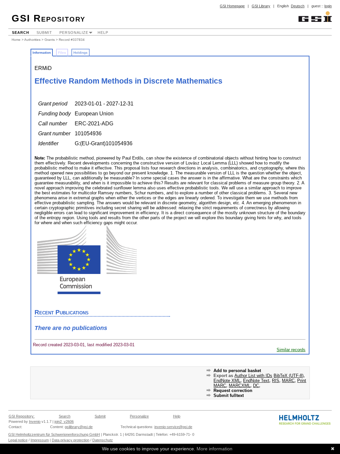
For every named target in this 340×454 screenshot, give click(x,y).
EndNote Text (256, 380)
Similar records (291, 349)
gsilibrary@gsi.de (79, 427)
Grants (49, 39)
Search (20, 32)
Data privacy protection (70, 440)
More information (214, 448)
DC (256, 385)
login (328, 6)
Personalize (73, 32)
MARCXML (239, 385)
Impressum (40, 440)
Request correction (232, 390)
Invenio (35, 421)
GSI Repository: (22, 416)
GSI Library (261, 6)
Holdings (80, 52)
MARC (288, 380)
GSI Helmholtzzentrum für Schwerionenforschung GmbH (54, 434)
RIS (275, 380)
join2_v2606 (64, 421)
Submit (44, 32)
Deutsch (297, 6)
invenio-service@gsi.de (173, 427)
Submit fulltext (228, 395)
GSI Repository (48, 18)
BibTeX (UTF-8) (288, 375)
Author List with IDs (253, 375)
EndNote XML (226, 380)
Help (103, 32)
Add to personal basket (237, 370)
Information (42, 52)
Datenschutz (102, 440)
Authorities (32, 39)
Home (16, 39)
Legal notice (18, 440)
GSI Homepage (232, 6)
